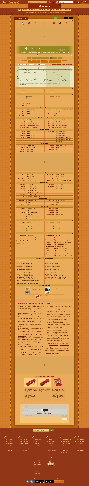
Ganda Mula (29, 331)
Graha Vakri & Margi (24, 448)
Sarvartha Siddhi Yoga (25, 334)
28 (55, 62)
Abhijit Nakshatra (52, 450)
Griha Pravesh (37, 441)
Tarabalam (51, 235)
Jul (45, 58)
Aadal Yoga (66, 52)
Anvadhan (47, 52)
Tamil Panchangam (80, 439)
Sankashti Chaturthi (53, 345)
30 (60, 62)
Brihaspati (57, 333)
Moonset (52, 92)
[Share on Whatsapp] (55, 18)
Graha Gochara (23, 450)
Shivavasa (23, 216)
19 (31, 62)
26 (49, 62)
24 (44, 62)
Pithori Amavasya (33, 52)
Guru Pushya (65, 450)
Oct (53, 58)
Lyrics (61, 9)
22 (39, 62)
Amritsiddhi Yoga (66, 441)
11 (49, 60)
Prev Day (55, 64)
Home (19, 9)
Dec (59, 58)
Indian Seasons (37, 460)
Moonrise (23, 92)
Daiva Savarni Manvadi (53, 52)
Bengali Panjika (37, 471)
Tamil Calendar (80, 443)
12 (52, 60)
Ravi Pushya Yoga (32, 332)
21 (36, 62)
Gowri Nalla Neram (80, 441)
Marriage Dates (37, 439)
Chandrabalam (23, 235)
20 (34, 62)
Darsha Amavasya (41, 52)
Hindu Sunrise (37, 462)
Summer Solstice (9, 445)
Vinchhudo (34, 331)
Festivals (48, 9)
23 (41, 62)
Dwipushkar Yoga (66, 443)
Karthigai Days (80, 445)
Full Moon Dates (23, 439)
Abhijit (24, 176)
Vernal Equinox (9, 443)
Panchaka (24, 331)
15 (60, 60)
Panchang (24, 9)
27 (52, 62)
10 (47, 60)
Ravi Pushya (65, 448)
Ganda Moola (61, 52)
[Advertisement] (44, 36)
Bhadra (19, 331)
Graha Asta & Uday (24, 445)
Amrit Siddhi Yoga (34, 334)
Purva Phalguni (59, 97)
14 (57, 60)
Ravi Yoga (41, 334)
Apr (38, 58)
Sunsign (23, 133)
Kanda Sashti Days (80, 450)
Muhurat (35, 9)
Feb (33, 58)
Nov (56, 58)
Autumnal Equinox (10, 448)
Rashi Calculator (37, 464)
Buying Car (36, 443)
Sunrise (23, 90)
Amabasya (29, 97)
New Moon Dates (24, 441)
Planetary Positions (24, 443)
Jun (43, 58)
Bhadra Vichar (51, 443)
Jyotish (52, 9)
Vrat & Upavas (41, 9)
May (41, 58)
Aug (48, 58)
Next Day (69, 64)
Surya (52, 333)
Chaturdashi (29, 96)
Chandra (48, 333)
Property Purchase (38, 445)
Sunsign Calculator (38, 466)
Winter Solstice (9, 450)
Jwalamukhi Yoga (22, 336)
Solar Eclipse (9, 439)
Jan (30, 58)
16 (62, 60)
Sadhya (28, 101)
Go (52, 430)
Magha (57, 96)
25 (47, 62)
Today (62, 64)
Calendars (30, 9)
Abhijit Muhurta (50, 319)
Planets (57, 9)
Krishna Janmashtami (64, 345)
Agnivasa (23, 212)
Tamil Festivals (80, 448)
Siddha (28, 99)
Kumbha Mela (37, 473)
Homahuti (23, 208)
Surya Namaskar (59, 335)
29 (57, 62)
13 (55, 60)
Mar (35, 58)
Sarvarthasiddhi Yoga (67, 439)
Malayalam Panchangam (39, 468)
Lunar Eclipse (9, 441)
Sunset (52, 90)
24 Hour (46, 55)
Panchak (50, 439)
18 (28, 62)
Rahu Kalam (22, 184)
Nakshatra (52, 96)
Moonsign (23, 131)
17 (65, 60)
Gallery (65, 9)
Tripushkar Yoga (24, 332)
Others (69, 9)
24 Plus (50, 55)
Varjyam (23, 190)
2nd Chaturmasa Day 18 (25, 52)
